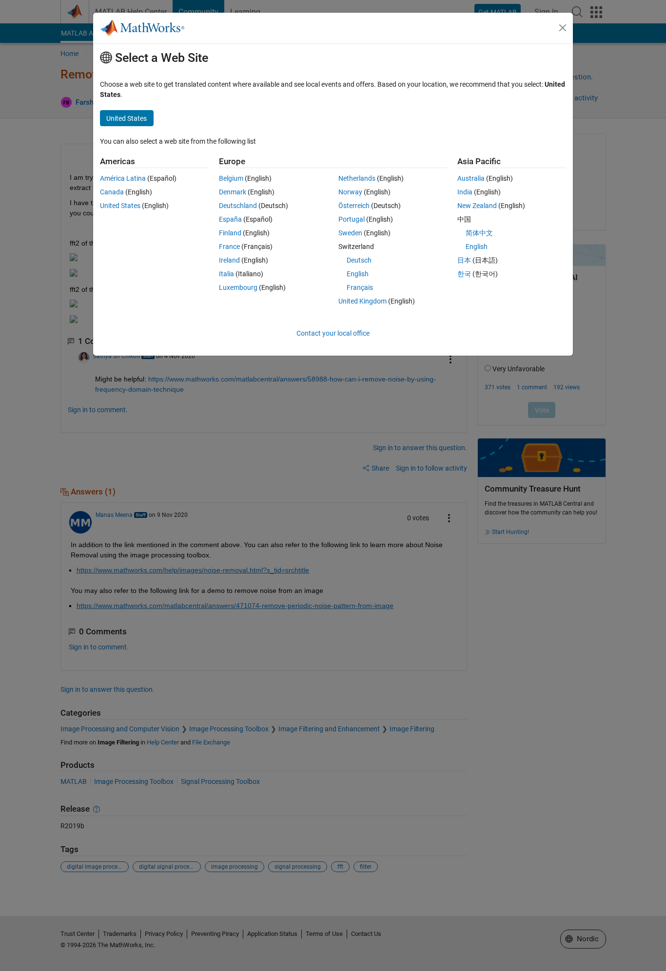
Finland (230, 233)
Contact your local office (333, 333)
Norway (350, 192)
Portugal (351, 219)
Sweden (350, 233)
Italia (226, 274)
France (229, 246)
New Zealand (477, 205)
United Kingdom (362, 301)
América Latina (123, 178)
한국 (464, 274)
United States (120, 205)
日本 (464, 260)
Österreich (354, 205)
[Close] (562, 28)
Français (360, 287)
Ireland (229, 260)
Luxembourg (238, 287)
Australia (471, 178)
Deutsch (359, 260)
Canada (112, 192)
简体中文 (479, 233)
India (464, 192)
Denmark (232, 192)
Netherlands (356, 178)
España (230, 219)
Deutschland (238, 205)
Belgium (231, 178)
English (358, 274)
